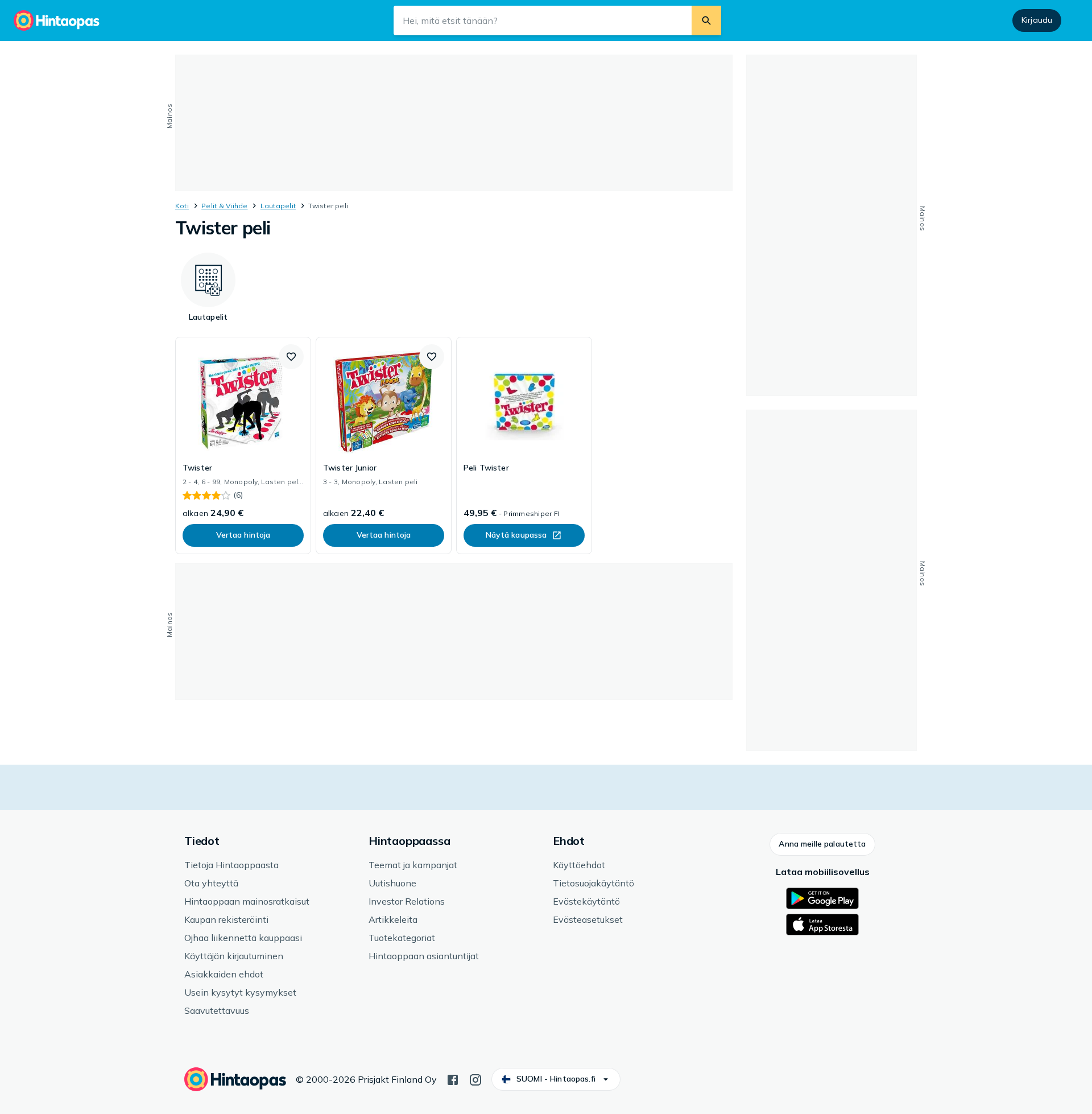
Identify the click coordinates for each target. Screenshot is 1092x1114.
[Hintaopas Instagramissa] (475, 1078)
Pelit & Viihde (224, 205)
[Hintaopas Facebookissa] (453, 1078)
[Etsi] (706, 20)
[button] (291, 356)
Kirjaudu (1036, 20)
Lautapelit (278, 205)
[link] (243, 445)
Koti (182, 205)
